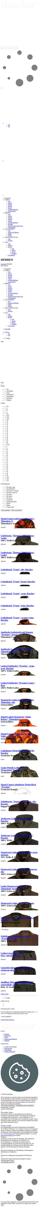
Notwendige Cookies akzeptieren (24, 1105)
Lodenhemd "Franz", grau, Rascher (17, 593)
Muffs (9, 234)
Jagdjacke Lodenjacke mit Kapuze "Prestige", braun (17, 633)
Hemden (10, 224)
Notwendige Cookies (7, 1112)
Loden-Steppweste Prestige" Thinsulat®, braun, (14, 887)
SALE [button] (6, 242)
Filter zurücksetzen (17, 510)
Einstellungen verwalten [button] (8, 1107)
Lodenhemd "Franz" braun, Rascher (18, 581)
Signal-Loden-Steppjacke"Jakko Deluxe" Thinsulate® (16, 718)
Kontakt (6, 1034)
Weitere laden (5, 994)
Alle (9, 201)
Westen (10, 204)
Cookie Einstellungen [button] (10, 1047)
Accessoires (11, 255)
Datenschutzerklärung (10, 1039)
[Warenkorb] (21, 195)
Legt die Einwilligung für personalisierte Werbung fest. (16, 1155)
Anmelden (7, 329)
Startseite (3, 264)
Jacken (10, 203)
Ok (2, 1205)
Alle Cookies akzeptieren (8, 1105)
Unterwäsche (12, 211)
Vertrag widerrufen (9, 1051)
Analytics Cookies (6, 1125)
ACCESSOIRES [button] (9, 229)
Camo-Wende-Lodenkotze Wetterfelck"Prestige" (13, 768)
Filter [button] (2, 341)
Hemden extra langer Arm (15, 226)
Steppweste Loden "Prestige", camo (17, 903)
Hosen (10, 208)
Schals (10, 235)
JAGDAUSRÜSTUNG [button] (11, 237)
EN (9, 126)
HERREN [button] (7, 213)
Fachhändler (7, 1050)
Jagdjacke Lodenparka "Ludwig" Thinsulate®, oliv (16, 650)
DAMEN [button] (7, 200)
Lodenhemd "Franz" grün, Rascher (17, 605)
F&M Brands (8, 1048)
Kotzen (10, 218)
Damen (10, 245)
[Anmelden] (21, 161)
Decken (10, 240)
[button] (19, 46)
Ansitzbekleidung (13, 209)
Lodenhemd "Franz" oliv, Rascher (17, 569)
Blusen (10, 206)
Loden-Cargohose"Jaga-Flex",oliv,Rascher (12, 954)
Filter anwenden (5, 510)
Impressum (7, 1036)
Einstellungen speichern (7, 1162)
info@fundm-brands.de (7, 1019)
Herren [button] (10, 247)
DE (9, 125)
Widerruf (6, 1040)
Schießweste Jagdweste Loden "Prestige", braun (14, 937)
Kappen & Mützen (13, 232)
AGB (6, 1037)
